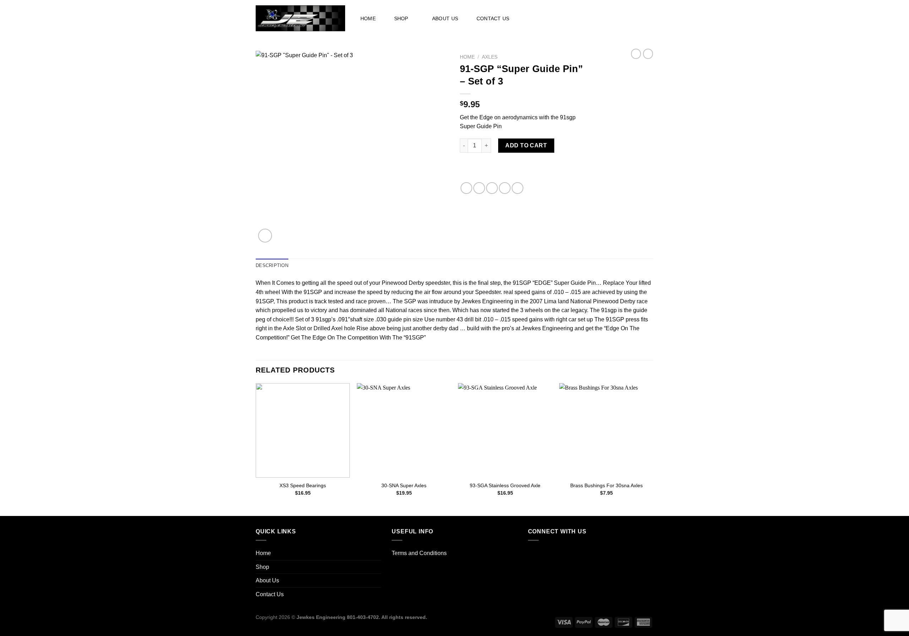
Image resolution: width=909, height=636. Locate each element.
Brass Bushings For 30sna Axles (606, 485)
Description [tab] (272, 265)
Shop (401, 18)
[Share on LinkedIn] (517, 188)
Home (368, 18)
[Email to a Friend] (492, 188)
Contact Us (493, 18)
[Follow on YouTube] (535, 554)
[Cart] (645, 18)
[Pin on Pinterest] (505, 188)
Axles (489, 57)
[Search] (553, 18)
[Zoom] (265, 236)
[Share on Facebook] (466, 188)
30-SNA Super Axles (403, 485)
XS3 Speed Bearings (302, 485)
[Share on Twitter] (479, 188)
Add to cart (526, 145)
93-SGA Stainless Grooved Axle (505, 485)
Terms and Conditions (419, 553)
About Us (445, 18)
